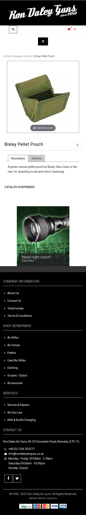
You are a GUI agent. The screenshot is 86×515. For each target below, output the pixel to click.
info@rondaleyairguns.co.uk (26, 453)
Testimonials (15, 308)
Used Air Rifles (16, 360)
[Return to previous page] (77, 145)
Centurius (52, 498)
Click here (9, 197)
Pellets (11, 352)
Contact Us (14, 300)
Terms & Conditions (19, 315)
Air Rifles (13, 337)
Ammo (28, 56)
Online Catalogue (12, 56)
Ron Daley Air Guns (39, 494)
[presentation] (18, 158)
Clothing (12, 367)
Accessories (15, 383)
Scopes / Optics (17, 375)
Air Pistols (13, 345)
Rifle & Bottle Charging (21, 419)
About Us (13, 293)
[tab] (18, 158)
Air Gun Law (14, 412)
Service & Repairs (18, 404)
